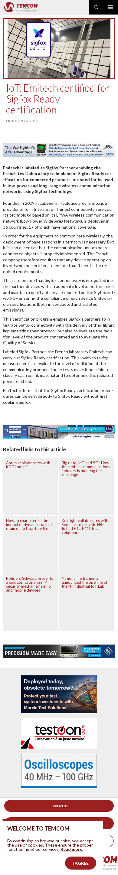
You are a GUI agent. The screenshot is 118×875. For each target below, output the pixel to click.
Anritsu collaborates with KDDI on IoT (28, 464)
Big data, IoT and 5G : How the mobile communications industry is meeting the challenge (86, 468)
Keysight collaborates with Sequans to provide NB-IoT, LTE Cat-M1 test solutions (85, 526)
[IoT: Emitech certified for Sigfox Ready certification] (59, 48)
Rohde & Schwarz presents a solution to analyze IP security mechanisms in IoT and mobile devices (30, 584)
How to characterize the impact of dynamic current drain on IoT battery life (29, 524)
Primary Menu (110, 7)
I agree (81, 863)
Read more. (72, 849)
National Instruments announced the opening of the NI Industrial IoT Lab (84, 582)
